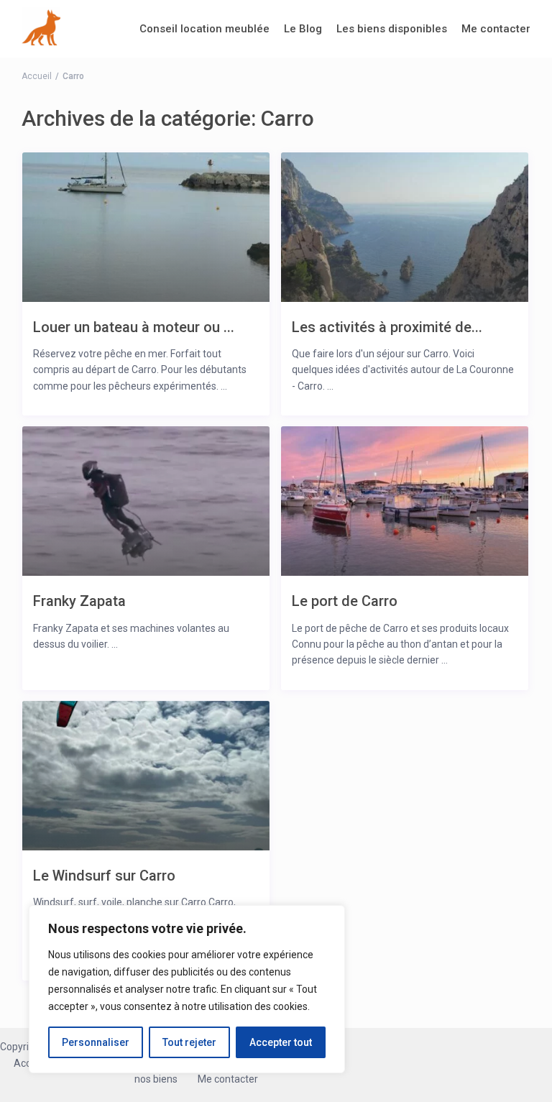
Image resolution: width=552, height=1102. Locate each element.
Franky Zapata (79, 600)
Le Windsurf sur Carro (104, 875)
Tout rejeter (189, 1042)
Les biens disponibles (391, 28)
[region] (187, 989)
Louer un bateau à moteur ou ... (133, 326)
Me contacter (495, 28)
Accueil (37, 76)
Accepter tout (280, 1042)
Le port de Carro (344, 600)
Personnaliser (95, 1042)
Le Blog (303, 28)
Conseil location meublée (204, 28)
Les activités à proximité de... (387, 326)
